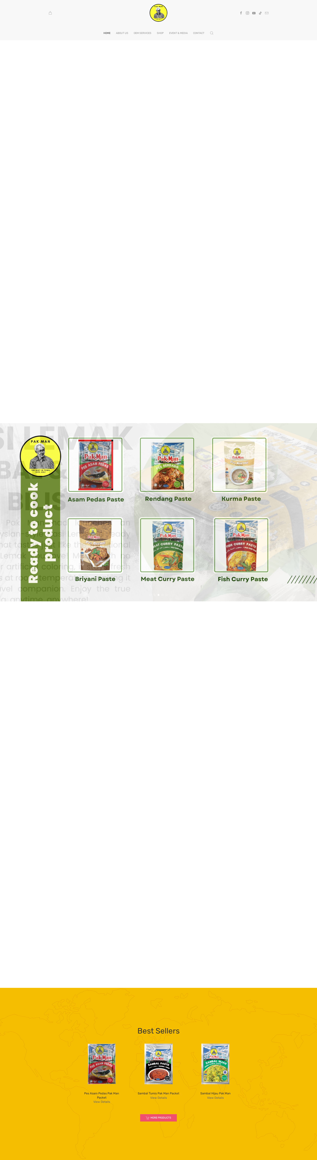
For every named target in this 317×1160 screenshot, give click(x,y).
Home (106, 33)
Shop (160, 33)
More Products (160, 1117)
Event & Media (178, 33)
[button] (212, 33)
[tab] (150, 595)
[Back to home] (158, 13)
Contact (198, 33)
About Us (122, 33)
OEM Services (142, 33)
